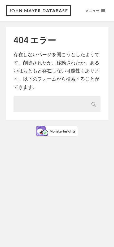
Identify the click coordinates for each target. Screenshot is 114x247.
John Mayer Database (38, 10)
